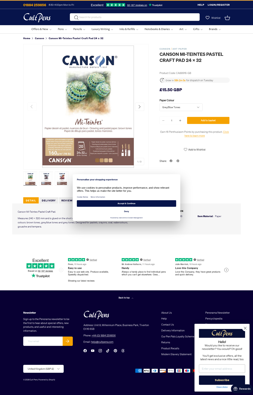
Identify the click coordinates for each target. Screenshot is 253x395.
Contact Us (167, 324)
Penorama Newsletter (217, 312)
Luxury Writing (101, 29)
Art (181, 29)
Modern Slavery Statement (176, 354)
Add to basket (208, 120)
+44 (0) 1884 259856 (104, 335)
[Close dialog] (245, 328)
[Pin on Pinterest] (178, 160)
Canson (165, 49)
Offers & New (39, 29)
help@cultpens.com (102, 341)
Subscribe (222, 380)
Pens (61, 29)
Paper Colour (167, 100)
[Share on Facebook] (171, 160)
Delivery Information (173, 330)
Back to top (124, 297)
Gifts (196, 29)
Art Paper (179, 49)
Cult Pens (34, 379)
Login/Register (219, 4)
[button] (227, 18)
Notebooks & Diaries (157, 29)
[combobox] (135, 17)
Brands (213, 29)
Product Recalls (170, 348)
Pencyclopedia (213, 318)
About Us (166, 312)
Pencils (77, 29)
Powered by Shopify (46, 379)
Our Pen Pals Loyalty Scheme (177, 336)
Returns (165, 342)
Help (201, 4)
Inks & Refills (127, 29)
